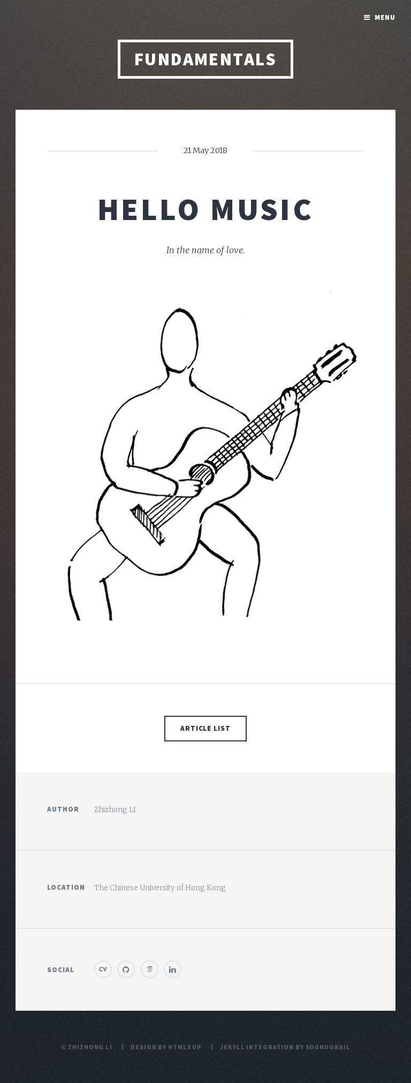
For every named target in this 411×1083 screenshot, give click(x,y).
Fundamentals (205, 59)
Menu (385, 17)
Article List (205, 728)
